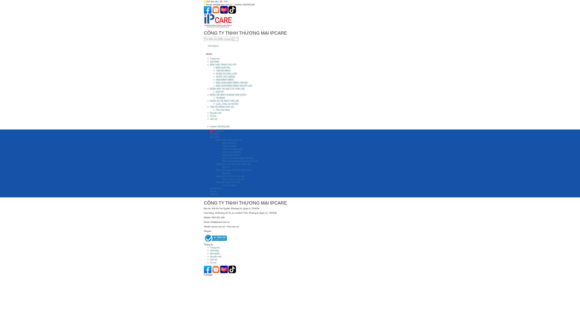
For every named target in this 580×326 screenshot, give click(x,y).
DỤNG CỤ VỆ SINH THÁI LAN (224, 101)
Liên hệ (213, 119)
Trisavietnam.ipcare (222, 231)
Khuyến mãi (215, 113)
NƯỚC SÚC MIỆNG (225, 76)
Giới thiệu (214, 61)
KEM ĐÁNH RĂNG (225, 79)
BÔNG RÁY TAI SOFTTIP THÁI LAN (227, 89)
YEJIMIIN (220, 98)
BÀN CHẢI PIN (223, 67)
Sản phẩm (215, 137)
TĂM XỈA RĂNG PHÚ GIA (222, 107)
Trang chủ (215, 58)
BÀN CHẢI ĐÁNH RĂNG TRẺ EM (232, 83)
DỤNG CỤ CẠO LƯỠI (226, 73)
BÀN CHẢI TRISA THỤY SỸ (223, 64)
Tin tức (213, 116)
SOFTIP (220, 92)
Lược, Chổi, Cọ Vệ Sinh (227, 104)
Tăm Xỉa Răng (223, 110)
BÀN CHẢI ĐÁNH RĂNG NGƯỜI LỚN (234, 86)
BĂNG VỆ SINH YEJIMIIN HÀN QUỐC (228, 95)
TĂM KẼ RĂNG (223, 70)
